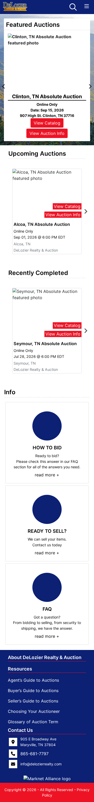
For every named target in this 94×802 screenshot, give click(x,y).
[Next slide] (85, 211)
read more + (47, 474)
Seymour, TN (25, 363)
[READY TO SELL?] (47, 509)
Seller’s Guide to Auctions (33, 701)
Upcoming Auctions (37, 153)
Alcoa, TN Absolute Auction (42, 224)
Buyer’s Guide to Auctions (33, 690)
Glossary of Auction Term (33, 721)
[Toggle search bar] (73, 7)
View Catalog (47, 123)
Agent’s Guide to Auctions (33, 680)
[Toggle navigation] (86, 6)
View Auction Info (47, 133)
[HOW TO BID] (47, 426)
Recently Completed (38, 273)
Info (9, 392)
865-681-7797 (34, 753)
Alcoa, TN (22, 244)
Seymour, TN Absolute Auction (45, 343)
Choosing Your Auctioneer (34, 711)
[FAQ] (47, 587)
